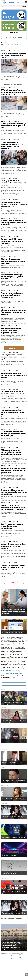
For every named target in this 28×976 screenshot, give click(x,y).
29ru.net (3, 859)
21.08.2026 (23, 6)
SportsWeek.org (9, 670)
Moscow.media (4, 803)
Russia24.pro (16, 638)
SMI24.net (14, 653)
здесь (14, 677)
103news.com (4, 823)
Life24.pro (17, 670)
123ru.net (3, 618)
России (21, 672)
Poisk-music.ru (4, 785)
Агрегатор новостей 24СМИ (14, 955)
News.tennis (4, 841)
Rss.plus (3, 689)
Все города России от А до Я (14, 37)
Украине (3, 673)
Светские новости (3, 953)
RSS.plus (8, 644)
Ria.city (2, 899)
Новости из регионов (13, 84)
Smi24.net (16, 640)
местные (11, 43)
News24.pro (3, 727)
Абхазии (15, 673)
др (21, 670)
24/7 (12, 44)
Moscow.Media (19, 669)
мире (20, 673)
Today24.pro (4, 749)
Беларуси (9, 673)
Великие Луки (6, 50)
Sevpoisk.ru (3, 878)
